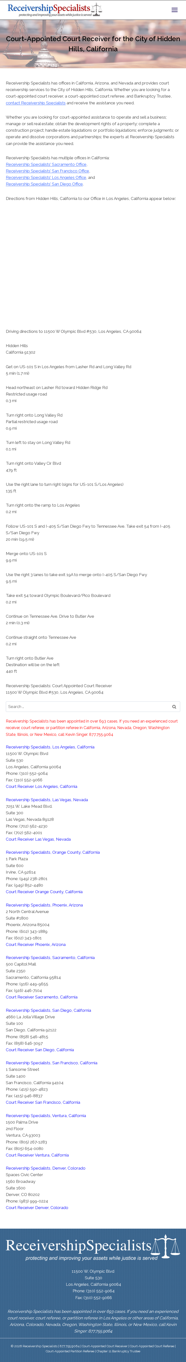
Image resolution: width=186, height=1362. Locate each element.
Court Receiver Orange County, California (44, 891)
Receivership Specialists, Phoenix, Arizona (44, 905)
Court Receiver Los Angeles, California (41, 786)
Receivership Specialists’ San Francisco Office (47, 170)
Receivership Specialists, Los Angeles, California (50, 747)
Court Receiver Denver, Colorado (37, 1207)
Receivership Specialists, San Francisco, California (51, 1062)
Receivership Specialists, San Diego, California (48, 1010)
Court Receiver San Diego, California (40, 1049)
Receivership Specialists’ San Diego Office (44, 184)
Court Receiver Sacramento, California (42, 997)
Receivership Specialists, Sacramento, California (50, 957)
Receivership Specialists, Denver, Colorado (45, 1168)
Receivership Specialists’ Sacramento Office (46, 164)
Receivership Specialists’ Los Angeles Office (46, 177)
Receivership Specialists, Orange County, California (53, 852)
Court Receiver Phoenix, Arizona (36, 944)
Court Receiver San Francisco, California (43, 1102)
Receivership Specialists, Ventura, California (46, 1115)
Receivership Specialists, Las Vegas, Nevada (47, 799)
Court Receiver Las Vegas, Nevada (38, 839)
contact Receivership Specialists (36, 102)
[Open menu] (174, 10)
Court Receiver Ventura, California (37, 1155)
